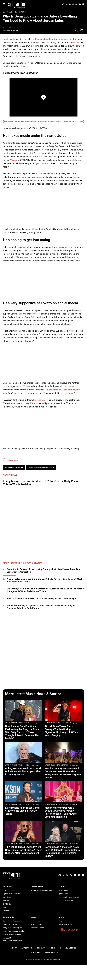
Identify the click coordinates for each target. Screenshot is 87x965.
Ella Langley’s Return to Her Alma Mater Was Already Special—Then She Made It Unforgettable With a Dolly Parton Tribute (45, 590)
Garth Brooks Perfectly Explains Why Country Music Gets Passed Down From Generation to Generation (44, 570)
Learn (33, 917)
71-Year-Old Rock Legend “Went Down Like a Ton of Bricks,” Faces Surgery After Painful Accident (23, 850)
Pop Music (15, 460)
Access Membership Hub (12, 934)
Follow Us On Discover (13, 468)
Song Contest (64, 890)
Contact (41, 948)
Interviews (7, 897)
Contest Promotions (66, 900)
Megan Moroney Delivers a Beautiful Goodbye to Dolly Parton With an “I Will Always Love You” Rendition (61, 812)
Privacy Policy (51, 953)
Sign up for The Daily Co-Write (42, 890)
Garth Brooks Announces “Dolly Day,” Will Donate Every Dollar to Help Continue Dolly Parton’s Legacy (62, 851)
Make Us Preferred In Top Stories (41, 468)
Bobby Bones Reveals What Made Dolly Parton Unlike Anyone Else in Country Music (23, 771)
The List (6, 900)
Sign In (53, 948)
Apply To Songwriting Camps (13, 928)
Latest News (37, 886)
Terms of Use (34, 953)
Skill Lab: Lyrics (36, 924)
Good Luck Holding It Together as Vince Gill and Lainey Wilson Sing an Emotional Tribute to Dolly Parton (41, 606)
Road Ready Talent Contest (69, 897)
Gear (5, 907)
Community (9, 917)
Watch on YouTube (65, 924)
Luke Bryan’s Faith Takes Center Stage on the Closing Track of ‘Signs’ (22, 810)
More (61, 917)
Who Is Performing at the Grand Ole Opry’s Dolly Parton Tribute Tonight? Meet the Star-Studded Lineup (44, 580)
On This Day (7, 904)
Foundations (35, 921)
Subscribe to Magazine (11, 921)
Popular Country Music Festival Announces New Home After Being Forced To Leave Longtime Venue (63, 773)
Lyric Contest (63, 894)
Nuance (13, 160)
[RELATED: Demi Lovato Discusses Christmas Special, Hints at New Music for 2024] (43, 121)
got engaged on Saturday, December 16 (52, 39)
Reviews (6, 911)
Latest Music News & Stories (15, 12)
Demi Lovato (9, 39)
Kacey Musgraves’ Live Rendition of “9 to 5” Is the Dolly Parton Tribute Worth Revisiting (41, 483)
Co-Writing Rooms (37, 928)
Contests (63, 886)
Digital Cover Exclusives (12, 894)
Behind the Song (9, 890)
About (14, 948)
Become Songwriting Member (14, 931)
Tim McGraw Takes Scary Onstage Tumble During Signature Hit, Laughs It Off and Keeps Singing (62, 731)
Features (7, 886)
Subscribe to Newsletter (12, 924)
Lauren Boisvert (9, 28)
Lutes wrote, (39, 400)
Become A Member (68, 948)
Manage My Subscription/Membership (12, 939)
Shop (60, 921)
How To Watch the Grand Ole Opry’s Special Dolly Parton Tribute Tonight (41, 598)
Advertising (27, 948)
